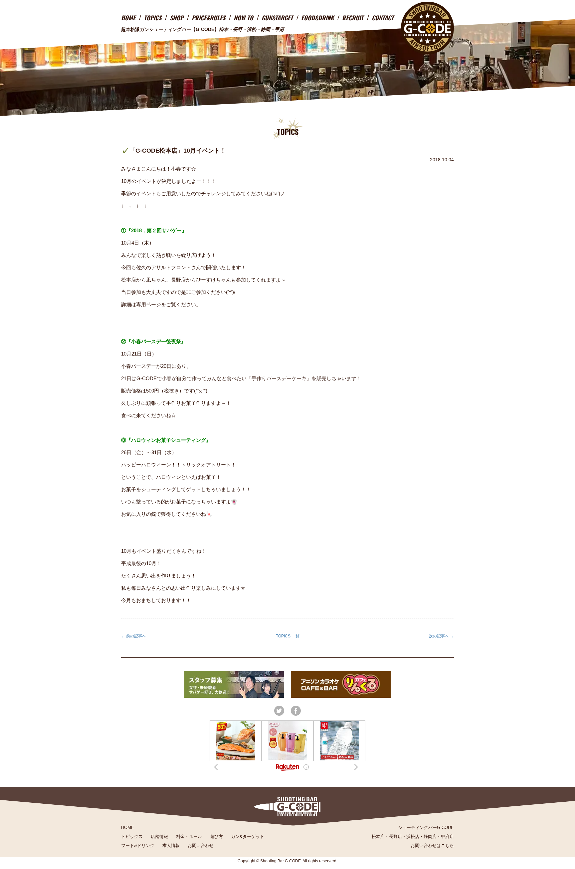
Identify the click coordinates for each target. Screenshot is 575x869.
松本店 (378, 836)
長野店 (395, 836)
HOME (128, 17)
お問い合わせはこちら (432, 845)
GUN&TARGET (277, 17)
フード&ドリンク (137, 845)
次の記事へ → (441, 636)
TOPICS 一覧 (287, 636)
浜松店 (412, 836)
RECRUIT (352, 17)
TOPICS (152, 17)
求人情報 (171, 845)
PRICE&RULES (208, 17)
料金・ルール (189, 836)
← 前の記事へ (133, 636)
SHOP (176, 17)
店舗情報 (159, 836)
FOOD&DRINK (317, 17)
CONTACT (383, 17)
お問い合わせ (201, 845)
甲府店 (447, 836)
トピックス (132, 836)
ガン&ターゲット (247, 836)
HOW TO (243, 17)
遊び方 (216, 836)
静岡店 (430, 836)
